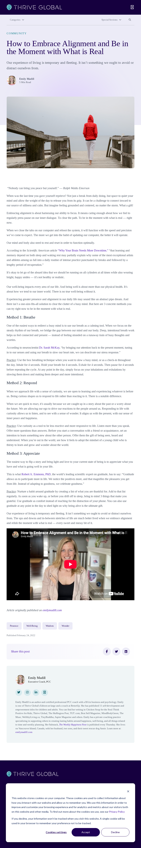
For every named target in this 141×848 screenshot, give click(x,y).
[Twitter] (116, 652)
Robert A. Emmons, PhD (36, 474)
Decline (115, 832)
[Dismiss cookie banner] (128, 791)
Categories (15, 20)
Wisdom (50, 626)
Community (17, 33)
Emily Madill (26, 78)
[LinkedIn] (126, 652)
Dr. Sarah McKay (49, 347)
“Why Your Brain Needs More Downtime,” (83, 250)
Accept (86, 832)
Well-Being (32, 626)
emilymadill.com (52, 610)
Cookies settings (56, 832)
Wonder (65, 626)
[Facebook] (107, 652)
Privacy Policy (117, 811)
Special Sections (110, 20)
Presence (14, 626)
